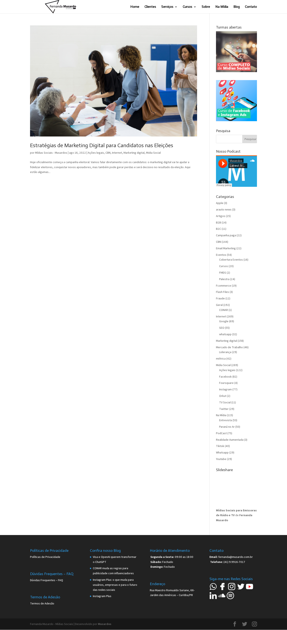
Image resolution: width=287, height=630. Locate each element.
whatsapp (225, 334)
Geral (219, 305)
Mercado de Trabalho (229, 347)
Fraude (220, 298)
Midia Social (153, 153)
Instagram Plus (102, 596)
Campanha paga (226, 235)
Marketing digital (134, 153)
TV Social (225, 402)
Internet (117, 153)
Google (223, 321)
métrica (221, 358)
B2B (218, 222)
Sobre (206, 7)
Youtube (221, 459)
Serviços (167, 7)
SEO (221, 328)
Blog (236, 7)
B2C (218, 229)
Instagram (225, 389)
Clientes (150, 7)
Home (134, 7)
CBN (108, 153)
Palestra (224, 279)
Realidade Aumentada (230, 440)
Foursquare (226, 383)
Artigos (220, 216)
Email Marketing (226, 248)
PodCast (221, 433)
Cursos (187, 7)
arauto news (224, 209)
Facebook (225, 376)
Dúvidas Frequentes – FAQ (46, 580)
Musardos (104, 624)
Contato (251, 7)
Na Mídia (221, 7)
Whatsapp (222, 452)
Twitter (224, 409)
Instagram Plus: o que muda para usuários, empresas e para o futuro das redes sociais (115, 585)
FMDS (222, 272)
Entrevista (225, 420)
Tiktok (220, 446)
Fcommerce (223, 285)
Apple (219, 203)
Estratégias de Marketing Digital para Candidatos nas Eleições (101, 145)
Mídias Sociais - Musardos (51, 153)
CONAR (223, 310)
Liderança (225, 352)
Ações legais (96, 153)
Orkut (222, 396)
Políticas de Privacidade (45, 557)
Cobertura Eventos (231, 259)
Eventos (221, 255)
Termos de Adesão (42, 603)
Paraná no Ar (227, 427)
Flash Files (222, 292)
